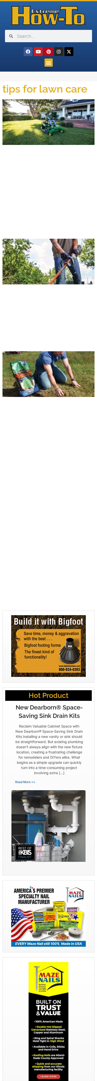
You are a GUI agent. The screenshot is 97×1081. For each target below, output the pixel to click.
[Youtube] (38, 51)
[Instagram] (58, 51)
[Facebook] (28, 51)
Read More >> (25, 782)
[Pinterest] (48, 51)
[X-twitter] (68, 51)
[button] (49, 63)
